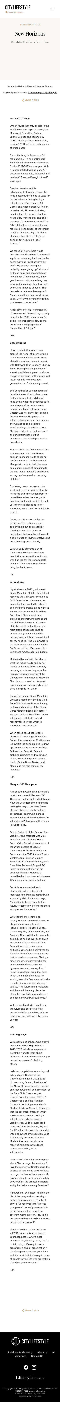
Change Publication (15, 12)
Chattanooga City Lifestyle (42, 92)
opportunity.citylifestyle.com (30, 1396)
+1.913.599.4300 (21, 1391)
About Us (42, 1352)
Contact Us (37, 1356)
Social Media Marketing (19, 1352)
